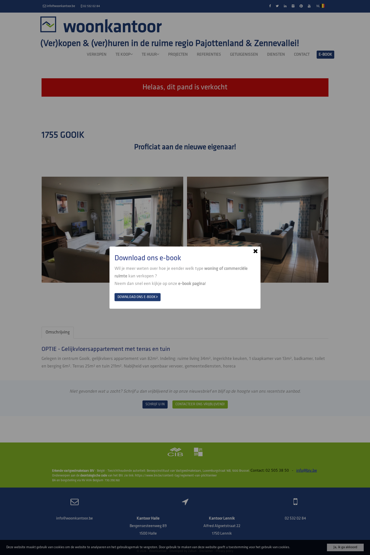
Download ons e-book (137, 297)
